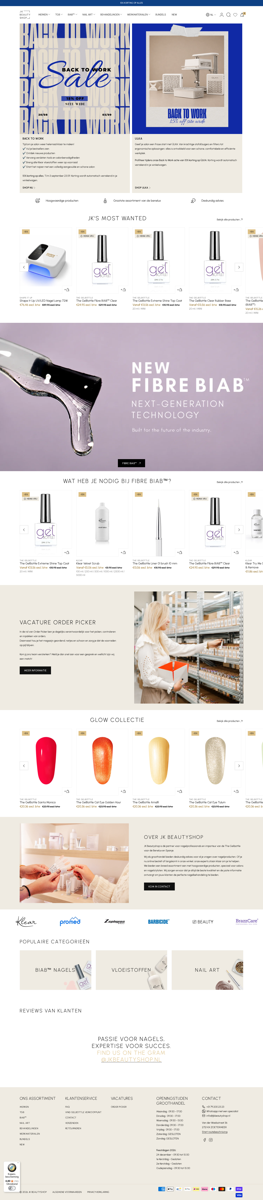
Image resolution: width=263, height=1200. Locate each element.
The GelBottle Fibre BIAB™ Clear (96, 300)
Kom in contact (159, 886)
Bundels (25, 1139)
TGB (57, 14)
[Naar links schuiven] (24, 267)
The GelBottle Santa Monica (37, 802)
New (22, 1144)
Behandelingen (110, 14)
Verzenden (71, 1123)
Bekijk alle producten (228, 219)
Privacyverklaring (98, 1192)
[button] (228, 15)
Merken (43, 14)
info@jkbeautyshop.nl (218, 1115)
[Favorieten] (235, 15)
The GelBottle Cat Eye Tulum (207, 802)
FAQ (67, 1106)
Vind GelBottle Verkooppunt (83, 1112)
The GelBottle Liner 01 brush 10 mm (155, 563)
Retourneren (73, 1128)
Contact (70, 1117)
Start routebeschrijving (214, 1131)
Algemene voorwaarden (67, 1192)
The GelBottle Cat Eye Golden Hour (98, 802)
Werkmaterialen (137, 14)
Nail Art (87, 14)
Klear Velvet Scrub (87, 563)
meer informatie (35, 670)
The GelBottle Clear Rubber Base (210, 300)
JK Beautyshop (38, 1192)
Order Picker (119, 1106)
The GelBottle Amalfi (146, 802)
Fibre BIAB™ (129, 463)
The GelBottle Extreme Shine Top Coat (157, 300)
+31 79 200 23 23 (215, 1106)
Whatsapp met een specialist (222, 1111)
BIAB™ (71, 14)
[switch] (12, 1188)
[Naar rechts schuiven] (239, 267)
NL (211, 14)
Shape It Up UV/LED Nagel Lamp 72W (44, 300)
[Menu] (18, 1163)
